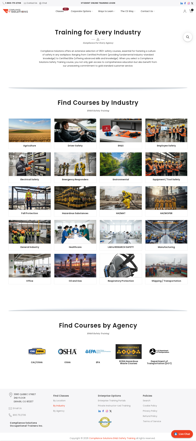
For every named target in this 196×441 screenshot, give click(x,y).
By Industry (59, 405)
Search (146, 400)
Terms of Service (152, 421)
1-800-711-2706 (13, 3)
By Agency (58, 410)
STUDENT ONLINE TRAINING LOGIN (98, 3)
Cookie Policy (150, 405)
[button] (187, 37)
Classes (62, 11)
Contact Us (32, 3)
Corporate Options (81, 11)
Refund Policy (150, 416)
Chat (44, 3)
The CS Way (127, 11)
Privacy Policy (150, 410)
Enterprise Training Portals (112, 400)
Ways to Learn (105, 11)
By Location (59, 400)
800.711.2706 (19, 415)
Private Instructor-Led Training (114, 405)
